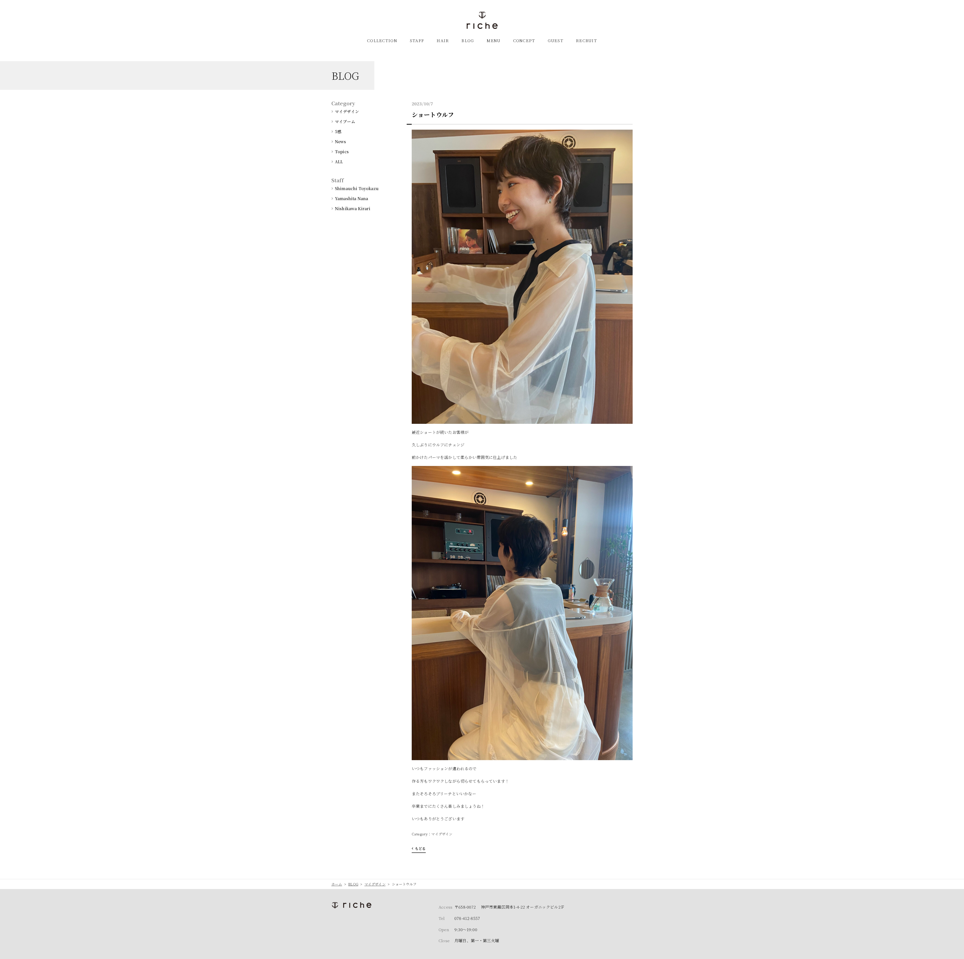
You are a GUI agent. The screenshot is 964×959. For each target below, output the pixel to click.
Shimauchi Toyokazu (357, 188)
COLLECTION (382, 40)
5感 (338, 131)
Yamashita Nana (351, 198)
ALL (339, 162)
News (340, 141)
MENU (494, 40)
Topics (342, 151)
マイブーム (345, 121)
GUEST (555, 40)
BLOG (467, 40)
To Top (955, 952)
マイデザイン (441, 833)
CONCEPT (524, 40)
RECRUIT (586, 40)
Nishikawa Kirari (353, 208)
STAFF (417, 40)
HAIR (443, 40)
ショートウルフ (433, 114)
